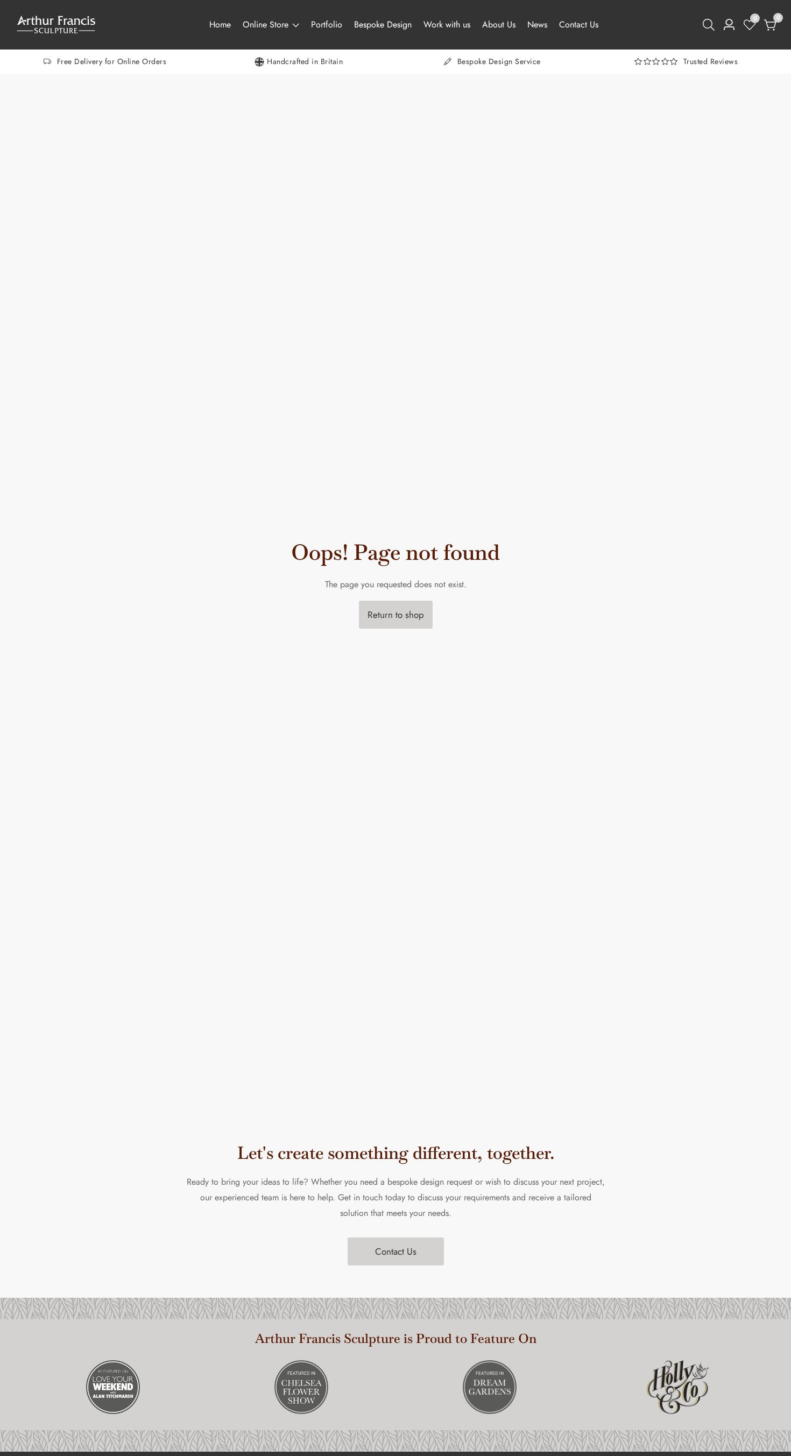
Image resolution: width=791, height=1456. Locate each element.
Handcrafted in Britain (305, 61)
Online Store (265, 24)
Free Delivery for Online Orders (112, 61)
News (537, 24)
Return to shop (396, 614)
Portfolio (326, 24)
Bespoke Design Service (499, 61)
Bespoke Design (383, 24)
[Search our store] (711, 25)
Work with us (446, 24)
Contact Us (578, 24)
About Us (498, 24)
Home (220, 24)
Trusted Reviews (710, 61)
